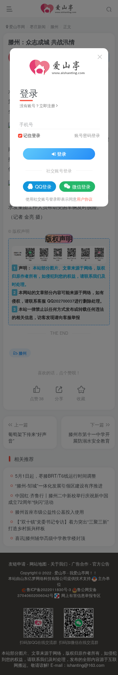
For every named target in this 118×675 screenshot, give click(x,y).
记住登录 (31, 135)
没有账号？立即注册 (37, 105)
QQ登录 (43, 186)
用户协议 (84, 199)
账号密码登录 (87, 135)
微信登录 (81, 186)
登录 (61, 153)
